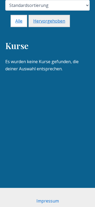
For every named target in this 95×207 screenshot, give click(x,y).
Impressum (47, 201)
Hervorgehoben (49, 21)
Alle (18, 21)
